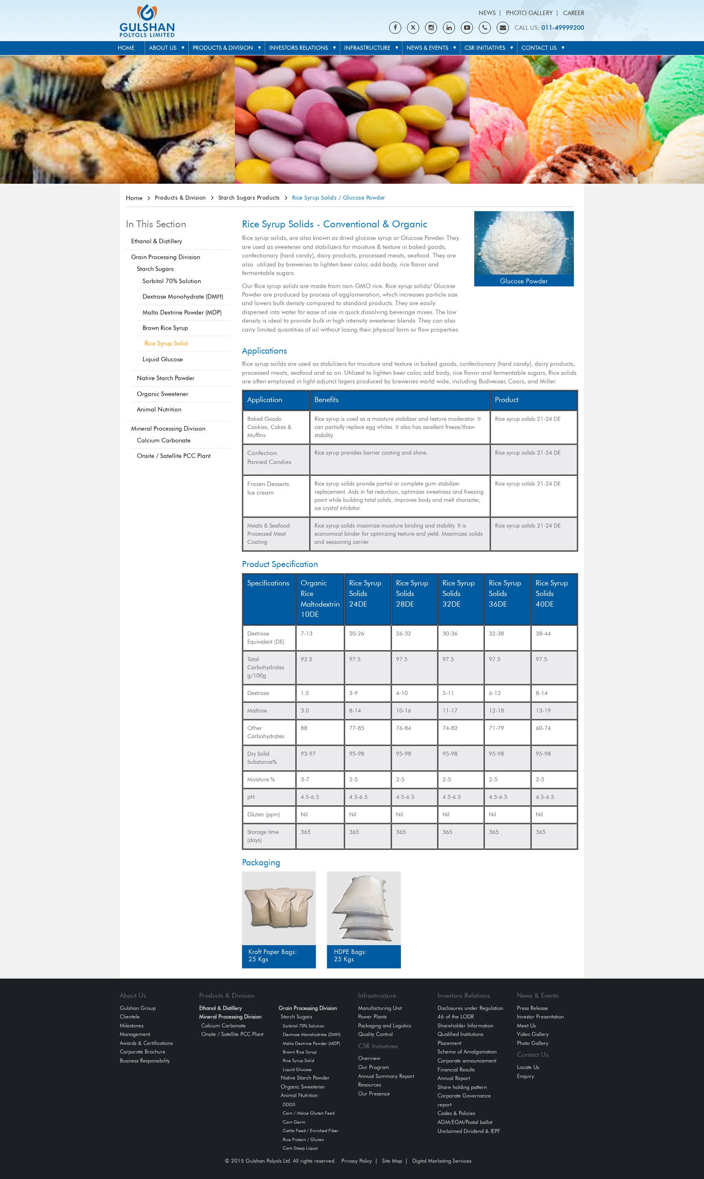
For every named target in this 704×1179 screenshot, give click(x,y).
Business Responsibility (145, 1061)
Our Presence (374, 1094)
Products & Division (223, 48)
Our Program (373, 1067)
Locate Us (528, 1067)
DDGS (289, 1104)
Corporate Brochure (142, 1052)
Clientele (130, 1017)
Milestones (131, 1026)
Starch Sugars (155, 269)
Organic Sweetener (162, 394)
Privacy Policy (356, 1161)
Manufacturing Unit (380, 1008)
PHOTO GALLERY (529, 13)
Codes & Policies (456, 1113)
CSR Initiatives (484, 48)
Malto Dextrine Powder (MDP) (182, 313)
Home (126, 48)
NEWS (487, 13)
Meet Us (526, 1026)
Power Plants (372, 1017)
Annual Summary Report (386, 1076)
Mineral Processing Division (168, 429)
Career (573, 13)
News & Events (427, 48)
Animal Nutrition (159, 410)
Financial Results (456, 1070)
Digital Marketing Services (441, 1161)
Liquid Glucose (163, 359)
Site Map (392, 1161)
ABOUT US (162, 48)
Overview (369, 1058)
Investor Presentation (540, 1017)
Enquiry (525, 1076)
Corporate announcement (467, 1061)
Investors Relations (298, 48)
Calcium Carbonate (164, 441)
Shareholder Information (465, 1026)
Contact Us (539, 48)
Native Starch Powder (165, 378)
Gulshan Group (138, 1008)
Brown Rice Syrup (165, 328)
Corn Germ (294, 1122)
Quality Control (375, 1034)
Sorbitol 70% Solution (172, 281)
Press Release (532, 1008)
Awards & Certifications (146, 1043)
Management (135, 1034)
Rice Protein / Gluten (303, 1139)
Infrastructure (367, 48)
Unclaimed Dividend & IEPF (469, 1131)
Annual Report (454, 1078)
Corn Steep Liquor (300, 1148)
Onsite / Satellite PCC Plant (174, 456)
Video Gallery (533, 1034)
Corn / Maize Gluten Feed (308, 1113)
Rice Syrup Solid (166, 344)
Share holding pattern (462, 1087)
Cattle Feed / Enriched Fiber (311, 1130)
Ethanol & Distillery (156, 241)
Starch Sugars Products (249, 198)
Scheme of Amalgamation (467, 1052)
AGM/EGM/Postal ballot (465, 1122)
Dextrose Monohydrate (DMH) (183, 297)
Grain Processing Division (165, 257)
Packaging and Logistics (384, 1026)
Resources (369, 1085)
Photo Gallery (532, 1043)
